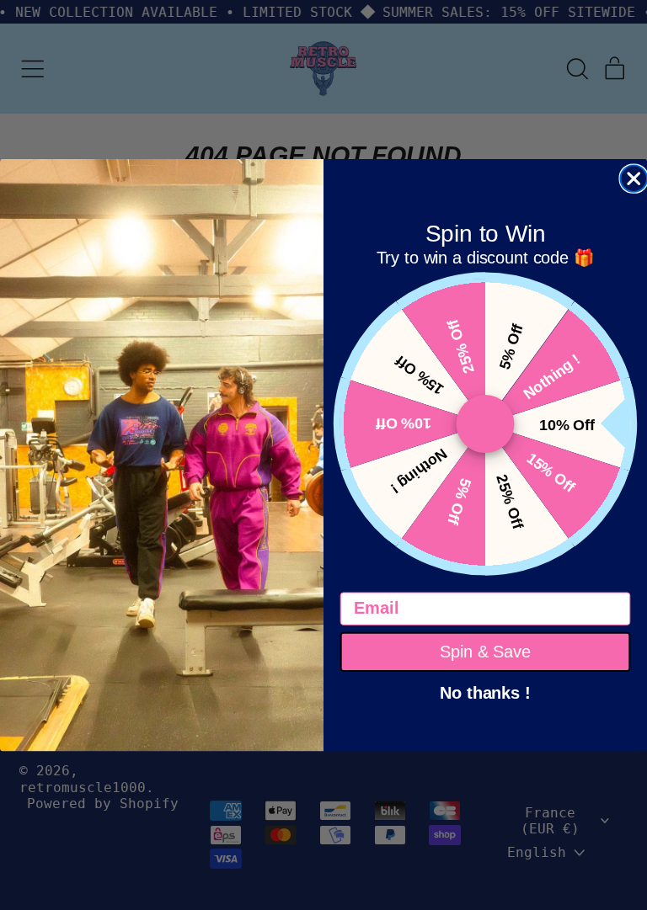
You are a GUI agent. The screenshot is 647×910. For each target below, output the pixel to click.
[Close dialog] (633, 178)
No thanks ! (485, 691)
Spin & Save (485, 651)
